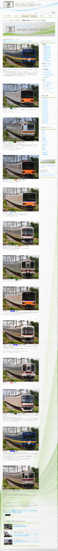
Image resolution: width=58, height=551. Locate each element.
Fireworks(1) (47, 72)
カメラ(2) (46, 81)
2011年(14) (45, 122)
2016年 (17, 20)
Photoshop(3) (47, 70)
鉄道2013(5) (47, 49)
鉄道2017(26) (47, 56)
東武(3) (46, 66)
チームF (26, 510)
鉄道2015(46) (47, 52)
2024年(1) (45, 100)
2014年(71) (45, 117)
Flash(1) (46, 77)
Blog (11, 20)
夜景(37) (46, 59)
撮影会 (44, 149)
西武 (44, 145)
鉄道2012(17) (47, 47)
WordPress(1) (47, 75)
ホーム (5, 20)
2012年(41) (45, 120)
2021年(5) (45, 105)
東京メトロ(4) (47, 65)
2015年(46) (45, 115)
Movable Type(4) (48, 74)
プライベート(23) (48, 88)
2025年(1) (45, 99)
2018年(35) (45, 110)
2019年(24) (45, 109)
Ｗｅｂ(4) (46, 86)
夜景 (44, 147)
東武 (20, 512)
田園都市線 (45, 154)
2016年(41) (45, 114)
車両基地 (45, 140)
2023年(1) (45, 102)
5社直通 (13, 510)
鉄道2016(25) (47, 54)
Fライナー (19, 510)
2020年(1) (45, 107)
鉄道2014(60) (47, 51)
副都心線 (45, 144)
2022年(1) (45, 104)
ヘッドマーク (46, 142)
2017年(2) (45, 112)
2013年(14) (45, 119)
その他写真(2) (47, 61)
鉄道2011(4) (47, 45)
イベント (45, 135)
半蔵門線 (45, 152)
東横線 (44, 139)
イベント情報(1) (48, 83)
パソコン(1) (47, 90)
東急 (44, 132)
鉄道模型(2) (47, 85)
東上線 (15, 512)
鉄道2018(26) (47, 57)
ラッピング (8, 512)
